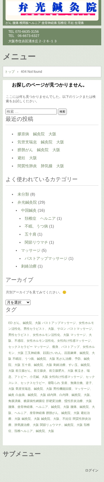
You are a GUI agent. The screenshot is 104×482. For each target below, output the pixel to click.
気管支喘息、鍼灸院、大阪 (34, 388)
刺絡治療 (29, 266)
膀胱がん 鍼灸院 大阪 (38, 150)
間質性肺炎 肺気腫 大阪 (40, 166)
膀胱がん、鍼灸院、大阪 (63, 412)
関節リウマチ (36, 242)
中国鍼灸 (29, 210)
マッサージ (30, 250)
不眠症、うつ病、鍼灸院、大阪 (33, 358)
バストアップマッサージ (46, 258)
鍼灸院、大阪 (31, 418)
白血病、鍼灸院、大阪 (31, 394)
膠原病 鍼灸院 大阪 (36, 134)
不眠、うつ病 (36, 226)
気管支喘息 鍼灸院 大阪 (40, 142)
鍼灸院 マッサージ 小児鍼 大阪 (52, 8)
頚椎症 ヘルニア (40, 218)
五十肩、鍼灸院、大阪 (37, 364)
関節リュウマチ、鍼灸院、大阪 (61, 424)
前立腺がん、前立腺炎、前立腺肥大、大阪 (44, 370)
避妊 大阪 (27, 158)
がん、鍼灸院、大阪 (27, 322)
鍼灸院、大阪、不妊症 (56, 418)
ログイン (91, 470)
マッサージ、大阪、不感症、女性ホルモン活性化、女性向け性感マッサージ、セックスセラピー (51, 340)
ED (10, 322)
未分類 (23, 194)
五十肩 (30, 234)
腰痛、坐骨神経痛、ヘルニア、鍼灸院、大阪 (38, 406)
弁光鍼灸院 (27, 202)
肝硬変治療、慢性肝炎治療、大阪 (69, 401)
